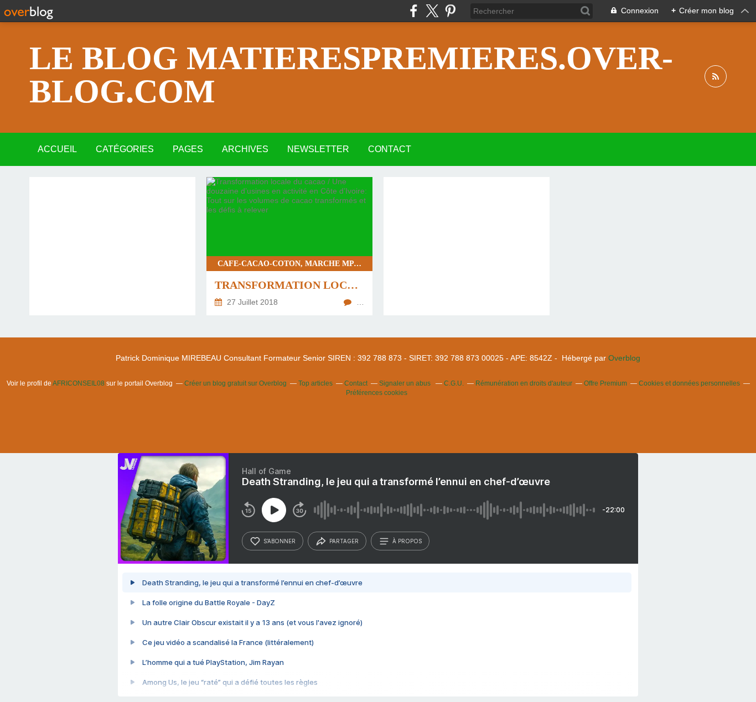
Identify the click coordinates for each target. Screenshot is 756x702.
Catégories (125, 149)
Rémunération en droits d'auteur (523, 383)
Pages (188, 149)
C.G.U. (454, 383)
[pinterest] (450, 10)
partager (344, 541)
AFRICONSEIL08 (79, 383)
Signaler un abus (405, 383)
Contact (389, 149)
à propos (407, 541)
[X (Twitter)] (432, 10)
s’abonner (279, 541)
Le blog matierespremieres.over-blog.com (351, 74)
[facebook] (414, 10)
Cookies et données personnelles (689, 383)
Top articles (315, 383)
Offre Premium (605, 383)
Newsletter (318, 149)
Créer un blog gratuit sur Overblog (235, 383)
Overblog (624, 357)
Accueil (57, 149)
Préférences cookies (376, 393)
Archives (245, 149)
